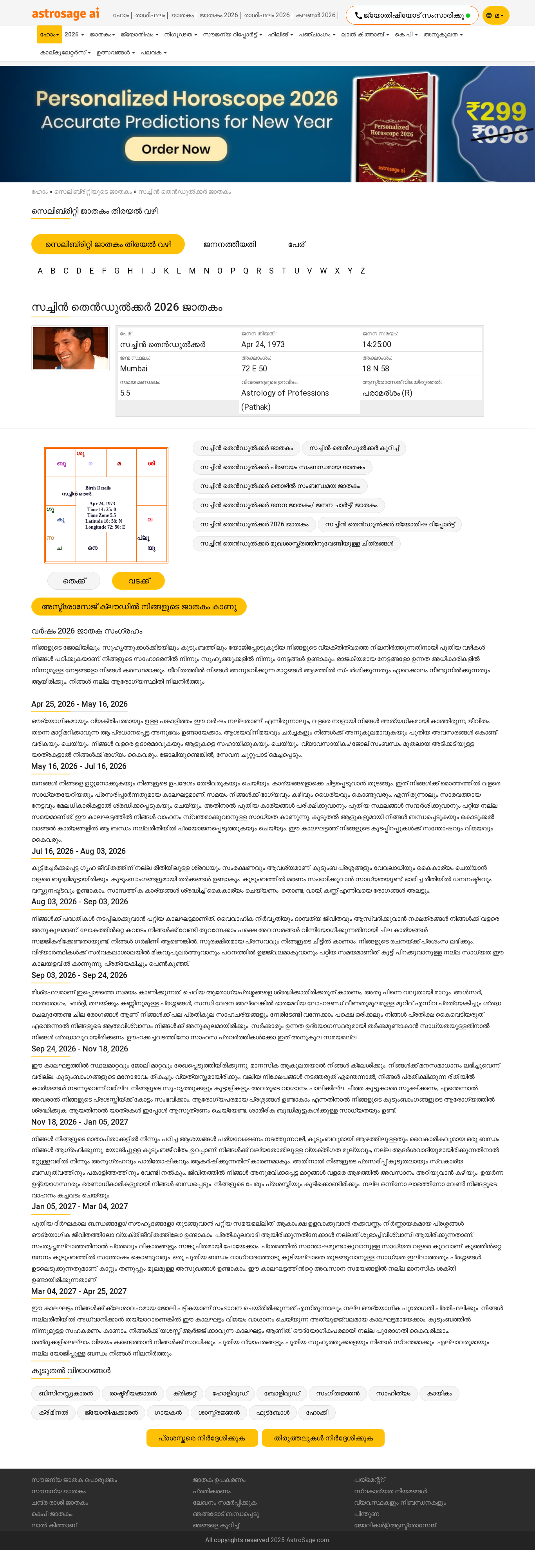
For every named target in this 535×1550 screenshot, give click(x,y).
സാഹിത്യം (393, 1393)
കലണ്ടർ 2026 (316, 15)
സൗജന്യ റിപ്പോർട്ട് (230, 34)
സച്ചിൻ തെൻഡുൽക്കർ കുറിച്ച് (354, 448)
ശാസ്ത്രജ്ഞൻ (219, 1412)
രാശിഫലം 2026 (267, 15)
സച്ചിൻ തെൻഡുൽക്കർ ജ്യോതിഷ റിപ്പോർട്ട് (389, 524)
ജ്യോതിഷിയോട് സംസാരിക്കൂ (410, 15)
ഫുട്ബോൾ (272, 1412)
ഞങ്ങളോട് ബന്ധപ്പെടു (226, 1514)
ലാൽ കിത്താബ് (363, 34)
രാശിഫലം (150, 15)
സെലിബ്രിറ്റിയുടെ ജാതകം (93, 191)
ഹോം (121, 15)
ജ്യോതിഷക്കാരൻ (111, 1412)
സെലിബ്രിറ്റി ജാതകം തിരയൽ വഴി (108, 244)
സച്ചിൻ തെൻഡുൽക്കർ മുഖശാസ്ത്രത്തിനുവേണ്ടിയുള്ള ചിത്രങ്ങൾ (296, 543)
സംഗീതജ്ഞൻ (338, 1393)
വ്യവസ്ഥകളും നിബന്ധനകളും (400, 1502)
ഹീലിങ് (278, 34)
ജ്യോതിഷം (138, 34)
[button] (40, 124)
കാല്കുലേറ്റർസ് (63, 52)
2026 (72, 34)
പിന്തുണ (366, 1514)
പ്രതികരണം (212, 1491)
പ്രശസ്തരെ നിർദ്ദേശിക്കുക (202, 1438)
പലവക (152, 52)
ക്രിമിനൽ (53, 1412)
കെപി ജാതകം (51, 1514)
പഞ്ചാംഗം (315, 34)
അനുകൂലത (441, 34)
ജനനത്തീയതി (229, 244)
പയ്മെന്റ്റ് (369, 1479)
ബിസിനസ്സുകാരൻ (66, 1393)
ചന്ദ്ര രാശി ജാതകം (59, 1502)
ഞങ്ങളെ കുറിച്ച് (216, 1525)
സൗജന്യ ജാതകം (58, 1491)
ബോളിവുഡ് (282, 1393)
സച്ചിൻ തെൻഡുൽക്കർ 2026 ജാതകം (254, 524)
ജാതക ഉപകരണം (219, 1479)
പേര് (296, 244)
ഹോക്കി (317, 1412)
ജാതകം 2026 (219, 15)
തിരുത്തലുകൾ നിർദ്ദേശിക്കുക (323, 1438)
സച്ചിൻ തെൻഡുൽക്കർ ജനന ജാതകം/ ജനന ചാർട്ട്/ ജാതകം (289, 505)
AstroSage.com (307, 1540)
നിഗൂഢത (178, 34)
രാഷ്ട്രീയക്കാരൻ (133, 1393)
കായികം (439, 1393)
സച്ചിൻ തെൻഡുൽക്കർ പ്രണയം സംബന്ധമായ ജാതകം (282, 467)
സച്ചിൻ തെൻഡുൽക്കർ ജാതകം (246, 448)
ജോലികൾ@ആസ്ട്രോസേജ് (395, 1525)
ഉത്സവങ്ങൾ (113, 52)
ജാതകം (182, 15)
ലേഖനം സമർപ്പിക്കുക (225, 1502)
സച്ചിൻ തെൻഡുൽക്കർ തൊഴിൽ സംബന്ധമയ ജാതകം (280, 486)
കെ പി (404, 34)
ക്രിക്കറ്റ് (184, 1393)
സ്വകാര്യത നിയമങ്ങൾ (390, 1491)
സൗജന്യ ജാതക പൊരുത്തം (74, 1479)
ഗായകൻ (168, 1412)
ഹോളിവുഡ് (230, 1393)
